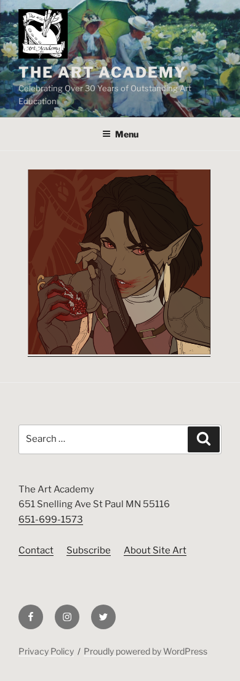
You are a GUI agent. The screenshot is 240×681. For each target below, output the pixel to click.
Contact (36, 550)
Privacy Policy (46, 651)
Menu (126, 134)
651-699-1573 (50, 519)
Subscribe (88, 550)
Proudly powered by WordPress (145, 651)
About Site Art (155, 550)
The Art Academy (102, 72)
